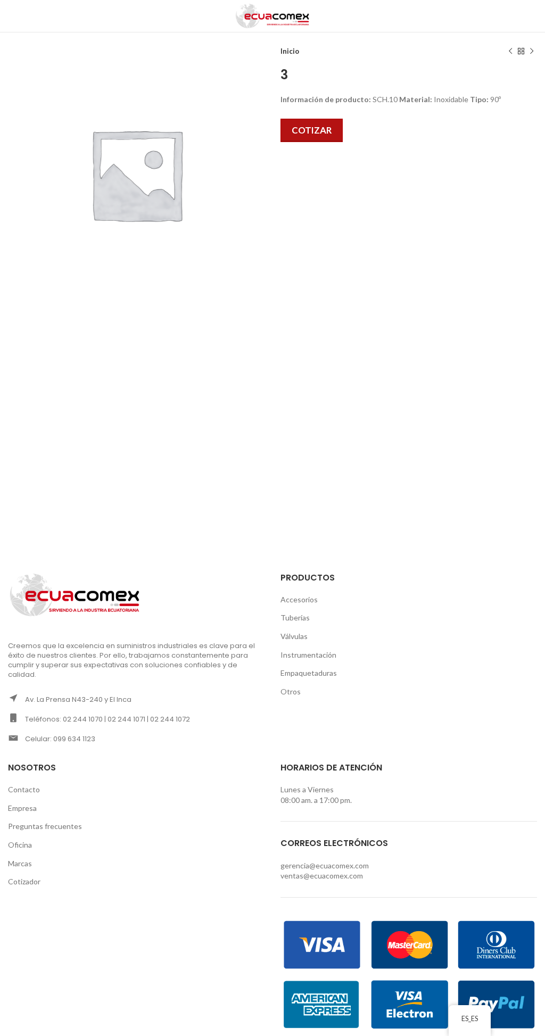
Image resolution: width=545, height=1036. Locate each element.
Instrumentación (308, 654)
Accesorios (299, 599)
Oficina (20, 844)
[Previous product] (510, 51)
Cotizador (24, 881)
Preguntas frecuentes (45, 826)
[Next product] (531, 51)
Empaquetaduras (308, 672)
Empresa (22, 808)
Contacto (24, 789)
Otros (290, 691)
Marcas (20, 863)
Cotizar (312, 130)
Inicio (289, 51)
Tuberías (295, 617)
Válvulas (294, 636)
